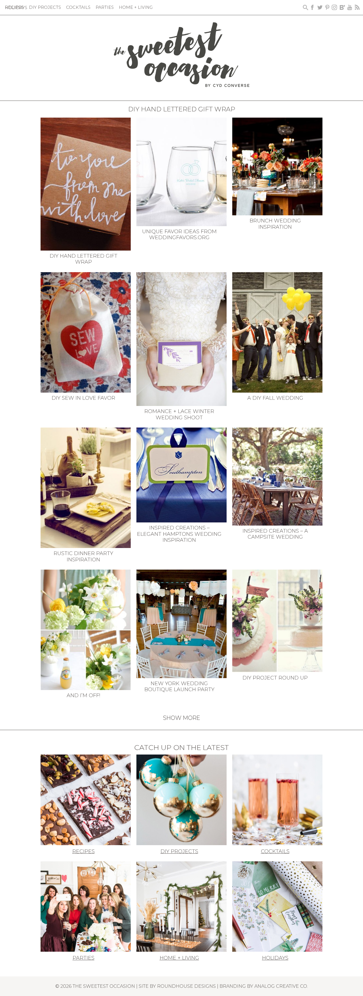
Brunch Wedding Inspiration (275, 224)
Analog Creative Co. (281, 986)
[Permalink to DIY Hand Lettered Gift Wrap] (86, 183)
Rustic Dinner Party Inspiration (83, 556)
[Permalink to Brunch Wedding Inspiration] (277, 166)
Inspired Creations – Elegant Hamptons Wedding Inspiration (179, 534)
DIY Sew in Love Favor (83, 398)
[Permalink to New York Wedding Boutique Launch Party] (181, 623)
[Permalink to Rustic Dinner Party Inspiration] (86, 487)
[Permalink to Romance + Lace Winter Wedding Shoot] (181, 338)
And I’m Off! (83, 695)
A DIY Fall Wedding (275, 398)
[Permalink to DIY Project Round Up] (277, 620)
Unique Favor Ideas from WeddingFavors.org (179, 234)
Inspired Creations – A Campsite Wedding (275, 534)
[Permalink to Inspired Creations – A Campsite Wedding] (277, 476)
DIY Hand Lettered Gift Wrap (83, 259)
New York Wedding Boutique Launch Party (179, 686)
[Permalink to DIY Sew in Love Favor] (86, 332)
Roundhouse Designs (186, 986)
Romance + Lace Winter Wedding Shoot (179, 414)
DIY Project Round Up (275, 678)
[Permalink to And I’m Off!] (86, 629)
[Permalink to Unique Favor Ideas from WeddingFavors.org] (181, 171)
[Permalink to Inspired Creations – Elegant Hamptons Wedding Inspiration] (181, 474)
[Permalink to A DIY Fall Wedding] (277, 332)
